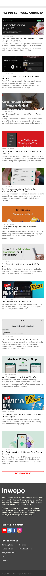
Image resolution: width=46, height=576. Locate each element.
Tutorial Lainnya (23, 473)
